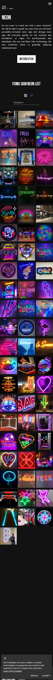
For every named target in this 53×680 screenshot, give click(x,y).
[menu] (50, 4)
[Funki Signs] (25, 95)
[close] (5, 658)
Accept (46, 676)
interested (27, 59)
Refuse (34, 676)
